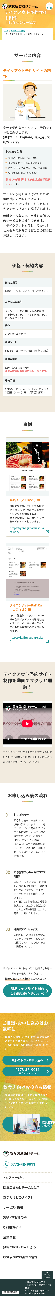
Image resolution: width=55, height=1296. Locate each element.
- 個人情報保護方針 (35, 1282)
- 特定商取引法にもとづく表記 (38, 1286)
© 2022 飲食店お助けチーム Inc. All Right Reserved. (37, 1291)
